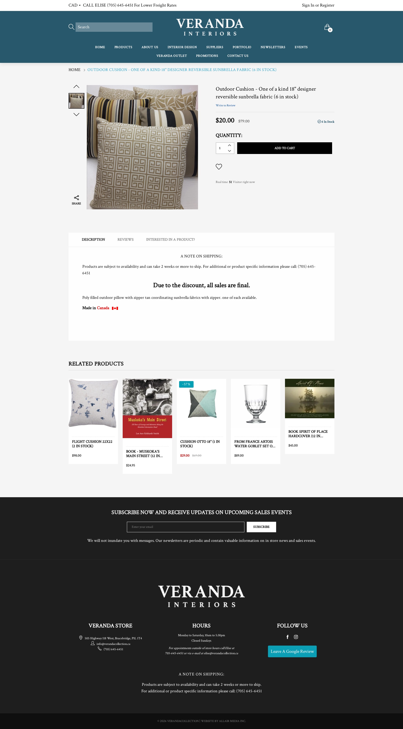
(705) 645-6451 (113, 649)
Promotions (207, 55)
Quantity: (229, 135)
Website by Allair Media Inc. (223, 721)
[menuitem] (100, 47)
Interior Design (182, 47)
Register (327, 5)
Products (123, 47)
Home (100, 47)
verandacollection (183, 721)
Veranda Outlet (171, 55)
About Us (150, 47)
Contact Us (237, 55)
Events (301, 47)
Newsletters (273, 47)
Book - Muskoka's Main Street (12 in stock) (143, 453)
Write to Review (225, 105)
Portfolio (242, 47)
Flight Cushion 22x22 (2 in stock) (92, 444)
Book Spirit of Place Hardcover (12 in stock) (308, 433)
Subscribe (261, 527)
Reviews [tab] (126, 239)
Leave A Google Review (292, 651)
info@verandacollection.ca (113, 644)
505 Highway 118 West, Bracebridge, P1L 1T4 (113, 638)
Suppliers (214, 47)
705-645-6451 (174, 653)
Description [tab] (93, 239)
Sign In (308, 5)
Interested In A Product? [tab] (170, 239)
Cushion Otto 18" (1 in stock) (200, 444)
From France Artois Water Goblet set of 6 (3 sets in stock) (254, 444)
